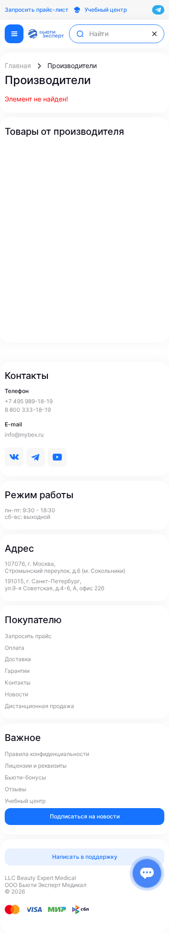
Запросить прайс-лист (37, 10)
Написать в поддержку (84, 856)
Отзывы (15, 789)
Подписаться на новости (85, 816)
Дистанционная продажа (39, 706)
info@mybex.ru (24, 435)
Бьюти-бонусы (25, 777)
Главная (18, 65)
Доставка (18, 659)
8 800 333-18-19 (28, 410)
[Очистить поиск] (154, 33)
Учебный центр (25, 801)
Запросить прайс (28, 636)
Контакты (18, 682)
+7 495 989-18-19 (29, 401)
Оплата (14, 648)
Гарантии (17, 671)
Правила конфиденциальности (47, 754)
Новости (16, 694)
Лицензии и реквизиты (36, 766)
